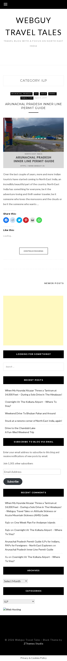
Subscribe (13, 481)
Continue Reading (33, 251)
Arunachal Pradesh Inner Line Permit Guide (29, 549)
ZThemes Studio (33, 643)
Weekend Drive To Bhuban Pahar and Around (30, 413)
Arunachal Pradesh (21, 94)
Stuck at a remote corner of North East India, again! (33, 420)
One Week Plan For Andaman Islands (34, 522)
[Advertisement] (33, 320)
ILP (36, 94)
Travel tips (27, 98)
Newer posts (54, 283)
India (43, 94)
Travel (52, 94)
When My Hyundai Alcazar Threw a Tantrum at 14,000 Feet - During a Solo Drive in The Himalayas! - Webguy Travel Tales (33, 507)
